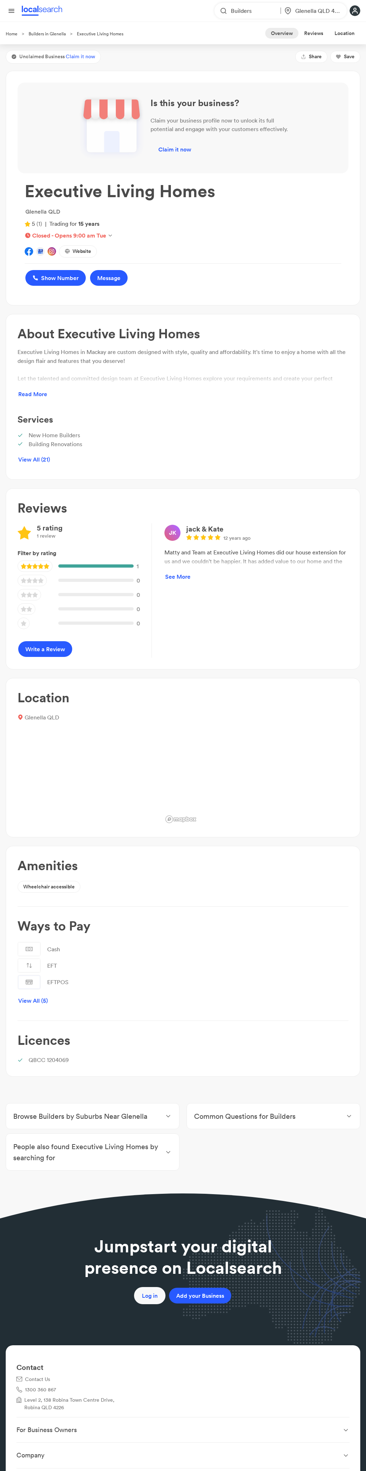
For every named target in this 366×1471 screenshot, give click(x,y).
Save (349, 56)
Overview (282, 33)
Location (345, 33)
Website (82, 251)
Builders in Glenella (47, 33)
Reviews (313, 33)
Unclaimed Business (57, 56)
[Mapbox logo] (181, 819)
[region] (255, 758)
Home (12, 33)
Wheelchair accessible (49, 886)
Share (315, 56)
